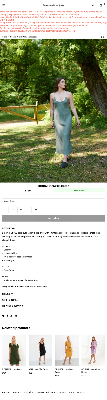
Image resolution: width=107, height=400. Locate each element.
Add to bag (53, 218)
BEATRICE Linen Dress (12, 369)
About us (6, 392)
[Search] (94, 5)
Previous (3, 111)
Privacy (80, 392)
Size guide (28, 392)
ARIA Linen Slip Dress (38, 369)
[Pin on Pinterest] (16, 316)
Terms (71, 392)
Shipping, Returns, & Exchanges (50, 392)
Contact (17, 392)
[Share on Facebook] (7, 316)
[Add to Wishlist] (3, 316)
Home (4, 37)
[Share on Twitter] (11, 316)
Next (103, 111)
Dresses (13, 37)
